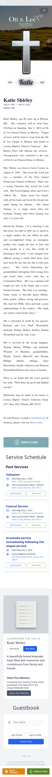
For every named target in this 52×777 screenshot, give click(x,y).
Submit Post (26, 741)
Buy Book (30, 648)
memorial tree (38, 417)
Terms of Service (34, 764)
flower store (36, 422)
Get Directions (16, 493)
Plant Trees (36, 493)
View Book (14, 648)
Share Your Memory (18, 693)
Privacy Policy (17, 764)
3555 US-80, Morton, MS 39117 (26, 487)
